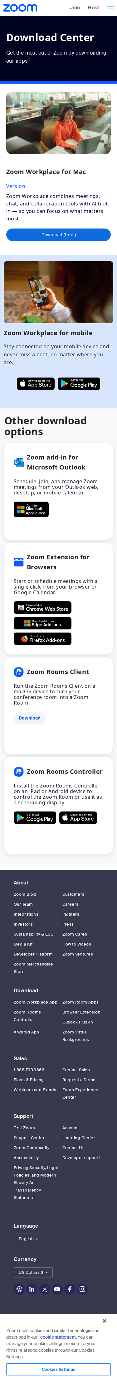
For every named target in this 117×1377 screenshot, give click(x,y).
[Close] (104, 1321)
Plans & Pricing (29, 1079)
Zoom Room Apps (80, 1002)
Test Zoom (24, 1127)
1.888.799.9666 (29, 1069)
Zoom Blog (25, 894)
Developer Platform (33, 954)
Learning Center (78, 1137)
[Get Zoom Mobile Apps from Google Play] (79, 384)
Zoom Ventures (77, 954)
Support (23, 1116)
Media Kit (23, 944)
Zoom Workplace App (35, 1002)
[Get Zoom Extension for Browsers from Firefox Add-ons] (42, 639)
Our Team (23, 904)
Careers (70, 904)
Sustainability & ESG (34, 934)
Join (75, 7)
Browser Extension (81, 1012)
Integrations (26, 914)
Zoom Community (31, 1147)
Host (93, 7)
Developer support (81, 1157)
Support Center (29, 1137)
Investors (23, 924)
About (21, 882)
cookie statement (58, 1337)
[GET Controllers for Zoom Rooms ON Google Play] (35, 818)
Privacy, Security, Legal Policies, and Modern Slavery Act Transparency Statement (36, 1182)
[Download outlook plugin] (31, 509)
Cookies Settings (58, 1369)
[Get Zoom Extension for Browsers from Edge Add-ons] (42, 623)
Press (68, 924)
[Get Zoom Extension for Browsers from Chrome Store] (42, 607)
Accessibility (26, 1157)
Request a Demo (79, 1079)
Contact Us (73, 1147)
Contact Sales (76, 1069)
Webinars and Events (35, 1089)
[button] (28, 1239)
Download (26, 990)
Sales (20, 1058)
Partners (71, 914)
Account (70, 1127)
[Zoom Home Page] (19, 8)
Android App (26, 1032)
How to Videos (76, 944)
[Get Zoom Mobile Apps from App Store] (35, 384)
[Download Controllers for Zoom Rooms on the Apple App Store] (78, 818)
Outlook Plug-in (77, 1022)
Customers (73, 894)
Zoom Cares (74, 934)
